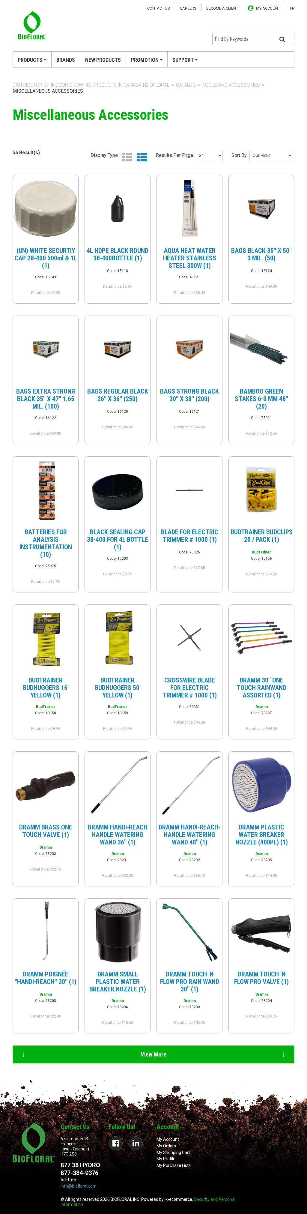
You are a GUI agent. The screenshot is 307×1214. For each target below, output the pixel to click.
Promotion (145, 60)
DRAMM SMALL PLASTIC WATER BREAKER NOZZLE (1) (117, 981)
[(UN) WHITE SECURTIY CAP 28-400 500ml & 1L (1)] (45, 209)
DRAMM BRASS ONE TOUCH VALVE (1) (45, 830)
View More (153, 1054)
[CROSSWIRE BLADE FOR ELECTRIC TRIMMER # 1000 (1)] (189, 638)
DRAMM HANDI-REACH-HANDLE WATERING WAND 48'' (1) (189, 834)
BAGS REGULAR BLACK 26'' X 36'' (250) (117, 395)
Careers (188, 8)
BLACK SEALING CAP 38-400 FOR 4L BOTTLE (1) (117, 539)
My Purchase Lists (173, 1165)
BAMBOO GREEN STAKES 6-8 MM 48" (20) (261, 399)
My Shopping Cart (173, 1152)
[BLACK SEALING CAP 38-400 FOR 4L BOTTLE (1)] (117, 490)
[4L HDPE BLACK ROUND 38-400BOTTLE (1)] (117, 209)
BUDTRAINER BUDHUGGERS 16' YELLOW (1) (46, 687)
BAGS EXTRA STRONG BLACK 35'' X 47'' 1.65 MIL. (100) (45, 399)
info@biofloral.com (79, 1186)
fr (292, 8)
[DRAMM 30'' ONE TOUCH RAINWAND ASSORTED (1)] (261, 638)
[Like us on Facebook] (116, 1143)
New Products (103, 60)
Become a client (222, 8)
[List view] (140, 157)
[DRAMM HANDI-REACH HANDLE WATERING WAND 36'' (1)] (117, 785)
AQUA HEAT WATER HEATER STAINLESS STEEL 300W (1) (189, 258)
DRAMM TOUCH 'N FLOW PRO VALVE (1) (261, 977)
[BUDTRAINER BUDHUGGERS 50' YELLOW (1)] (117, 638)
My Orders (166, 1146)
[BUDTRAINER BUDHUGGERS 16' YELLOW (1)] (45, 638)
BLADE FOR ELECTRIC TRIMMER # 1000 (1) (189, 535)
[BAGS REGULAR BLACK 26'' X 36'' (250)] (117, 349)
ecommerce (180, 1199)
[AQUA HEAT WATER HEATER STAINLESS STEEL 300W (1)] (189, 209)
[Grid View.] (126, 157)
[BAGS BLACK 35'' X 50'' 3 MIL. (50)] (261, 209)
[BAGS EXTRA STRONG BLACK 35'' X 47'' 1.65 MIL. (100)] (45, 349)
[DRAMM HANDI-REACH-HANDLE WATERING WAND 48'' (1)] (189, 785)
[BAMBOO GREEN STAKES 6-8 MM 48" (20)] (261, 349)
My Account (167, 1139)
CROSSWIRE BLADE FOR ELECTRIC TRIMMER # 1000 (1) (189, 687)
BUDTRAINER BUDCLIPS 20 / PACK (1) (262, 535)
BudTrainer (261, 552)
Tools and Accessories (231, 85)
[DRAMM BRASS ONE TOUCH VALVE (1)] (45, 785)
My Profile (165, 1158)
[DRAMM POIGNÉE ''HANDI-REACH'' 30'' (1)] (45, 932)
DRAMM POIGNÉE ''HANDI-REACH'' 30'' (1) (45, 977)
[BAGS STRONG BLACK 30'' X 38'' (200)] (189, 349)
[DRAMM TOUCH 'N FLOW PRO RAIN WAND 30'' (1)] (189, 932)
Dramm (261, 707)
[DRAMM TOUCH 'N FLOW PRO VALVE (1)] (261, 932)
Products (30, 60)
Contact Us (158, 8)
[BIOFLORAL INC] (32, 26)
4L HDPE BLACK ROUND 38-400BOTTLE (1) (117, 254)
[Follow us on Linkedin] (136, 1143)
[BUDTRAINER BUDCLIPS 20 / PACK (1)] (261, 490)
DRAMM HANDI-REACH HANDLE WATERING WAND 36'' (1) (118, 834)
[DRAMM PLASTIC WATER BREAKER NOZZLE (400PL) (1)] (261, 785)
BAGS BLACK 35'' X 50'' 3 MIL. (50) (261, 254)
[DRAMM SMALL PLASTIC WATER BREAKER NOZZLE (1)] (117, 932)
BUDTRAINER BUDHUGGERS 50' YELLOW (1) (118, 687)
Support (183, 60)
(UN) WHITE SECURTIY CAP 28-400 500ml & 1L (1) (45, 258)
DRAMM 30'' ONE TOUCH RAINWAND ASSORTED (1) (261, 687)
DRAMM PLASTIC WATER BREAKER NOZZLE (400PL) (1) (261, 834)
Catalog (186, 85)
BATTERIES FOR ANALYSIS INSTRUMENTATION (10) (45, 543)
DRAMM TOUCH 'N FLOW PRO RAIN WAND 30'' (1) (189, 981)
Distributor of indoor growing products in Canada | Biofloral (91, 85)
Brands (65, 60)
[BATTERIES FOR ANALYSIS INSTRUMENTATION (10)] (45, 490)
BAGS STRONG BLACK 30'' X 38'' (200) (189, 395)
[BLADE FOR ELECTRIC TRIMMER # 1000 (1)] (189, 490)
